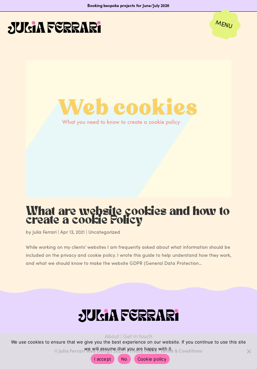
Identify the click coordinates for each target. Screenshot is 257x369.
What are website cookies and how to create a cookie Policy (128, 216)
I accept (102, 359)
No (124, 359)
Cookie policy (152, 359)
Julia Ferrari (44, 232)
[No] (248, 351)
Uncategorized (104, 232)
